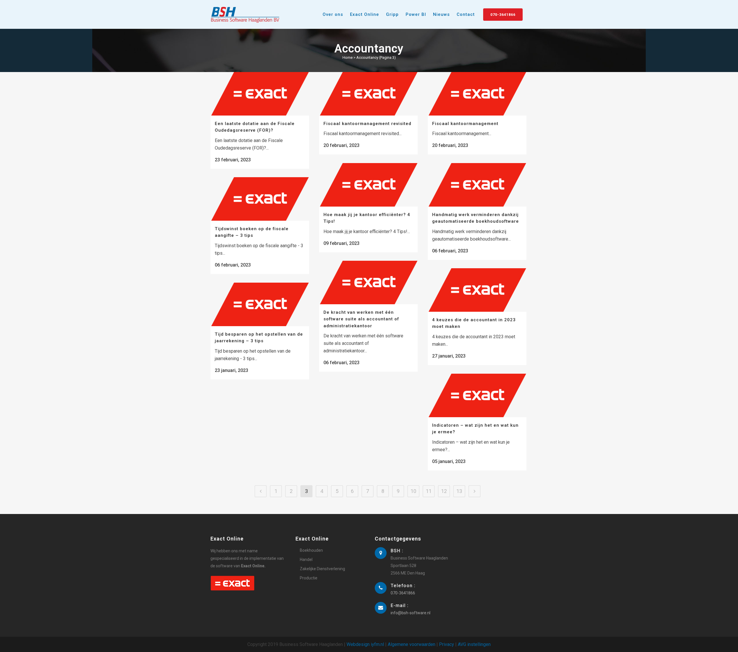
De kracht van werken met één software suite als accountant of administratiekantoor (361, 319)
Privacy (446, 644)
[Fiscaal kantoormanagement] (477, 94)
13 (459, 491)
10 (413, 491)
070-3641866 (502, 14)
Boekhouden (311, 550)
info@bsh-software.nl (410, 613)
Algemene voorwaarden (411, 644)
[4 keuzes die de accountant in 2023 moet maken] (477, 290)
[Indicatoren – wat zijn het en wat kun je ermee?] (477, 395)
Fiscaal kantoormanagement (465, 123)
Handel (306, 559)
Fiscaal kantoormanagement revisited (367, 123)
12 (444, 491)
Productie (308, 578)
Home (347, 57)
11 (429, 491)
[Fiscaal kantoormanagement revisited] (368, 94)
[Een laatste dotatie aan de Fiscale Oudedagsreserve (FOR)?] (259, 94)
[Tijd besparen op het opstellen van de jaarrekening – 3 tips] (259, 304)
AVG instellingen (474, 644)
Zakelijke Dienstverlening (322, 568)
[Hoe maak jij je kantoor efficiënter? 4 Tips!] (368, 185)
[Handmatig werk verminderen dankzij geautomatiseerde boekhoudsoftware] (477, 185)
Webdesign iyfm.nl (365, 644)
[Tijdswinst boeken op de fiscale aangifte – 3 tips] (259, 199)
